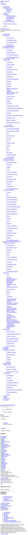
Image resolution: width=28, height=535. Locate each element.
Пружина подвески (11, 317)
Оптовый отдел (10, 17)
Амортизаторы (10, 315)
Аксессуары (7, 59)
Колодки (9, 301)
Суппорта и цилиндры (12, 303)
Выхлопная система (12, 162)
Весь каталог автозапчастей (8, 405)
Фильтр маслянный (11, 309)
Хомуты (9, 359)
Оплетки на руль (11, 96)
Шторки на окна (11, 117)
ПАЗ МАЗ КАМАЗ (11, 155)
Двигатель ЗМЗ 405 (12, 204)
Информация (7, 7)
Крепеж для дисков (11, 369)
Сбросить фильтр (5, 1)
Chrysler (9, 192)
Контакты (6, 14)
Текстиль (6, 400)
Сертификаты (7, 512)
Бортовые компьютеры (12, 382)
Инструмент (7, 329)
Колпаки (9, 86)
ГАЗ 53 (8, 140)
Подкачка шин (10, 94)
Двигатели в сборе (8, 158)
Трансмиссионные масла (13, 57)
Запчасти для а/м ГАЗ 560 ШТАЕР (12, 241)
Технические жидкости (12, 54)
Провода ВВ (10, 281)
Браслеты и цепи (11, 367)
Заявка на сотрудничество (10, 23)
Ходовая (9, 314)
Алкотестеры (10, 375)
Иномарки (6, 272)
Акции (5, 13)
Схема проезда (10, 18)
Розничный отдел (8, 496)
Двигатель (9, 164)
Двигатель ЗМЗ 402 (12, 202)
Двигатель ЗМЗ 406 (12, 209)
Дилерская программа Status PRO (12, 521)
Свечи (8, 285)
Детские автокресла (12, 74)
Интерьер (9, 81)
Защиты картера (11, 289)
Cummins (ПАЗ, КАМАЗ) (13, 131)
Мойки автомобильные (12, 338)
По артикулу (8, 409)
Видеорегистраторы (12, 385)
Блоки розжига (10, 37)
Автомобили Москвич (9, 46)
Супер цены (7, 398)
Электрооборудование (12, 188)
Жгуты (8, 216)
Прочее (8, 101)
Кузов (8, 169)
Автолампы (7, 35)
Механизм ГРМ (10, 280)
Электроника (7, 373)
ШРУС (8, 327)
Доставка (9, 11)
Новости (6, 519)
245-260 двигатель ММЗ (13, 128)
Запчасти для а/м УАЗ (9, 242)
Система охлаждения (12, 174)
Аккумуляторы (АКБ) (9, 58)
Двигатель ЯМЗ (11, 143)
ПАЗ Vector (9, 152)
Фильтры (9, 183)
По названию (8, 412)
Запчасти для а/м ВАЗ (9, 160)
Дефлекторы (10, 76)
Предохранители (11, 354)
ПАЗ (8, 150)
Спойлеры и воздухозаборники (14, 108)
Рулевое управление (12, 172)
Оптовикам (6, 6)
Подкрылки (10, 98)
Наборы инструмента (12, 341)
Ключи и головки (11, 336)
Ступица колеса (11, 325)
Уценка (5, 397)
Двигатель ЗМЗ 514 (12, 211)
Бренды (5, 395)
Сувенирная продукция (13, 110)
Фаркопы (9, 113)
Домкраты (9, 91)
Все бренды (4, 436)
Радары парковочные (12, 392)
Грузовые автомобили (9, 126)
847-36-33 (5, 28)
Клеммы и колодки (11, 352)
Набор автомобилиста (12, 88)
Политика (6, 499)
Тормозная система (11, 179)
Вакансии (9, 20)
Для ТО (8, 89)
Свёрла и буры (10, 343)
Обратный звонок (8, 500)
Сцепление (9, 176)
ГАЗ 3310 (9, 138)
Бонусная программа (9, 21)
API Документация (8, 517)
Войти (5, 26)
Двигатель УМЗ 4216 (12, 213)
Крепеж (9, 167)
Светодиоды (10, 45)
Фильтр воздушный (12, 308)
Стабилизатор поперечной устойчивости (13, 323)
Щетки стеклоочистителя (13, 122)
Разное (8, 394)
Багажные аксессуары (12, 69)
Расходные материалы (9, 350)
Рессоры (9, 318)
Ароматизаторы (11, 64)
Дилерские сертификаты (10, 520)
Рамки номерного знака (13, 105)
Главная (3, 428)
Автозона (6, 516)
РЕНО (8, 294)
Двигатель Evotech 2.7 (12, 199)
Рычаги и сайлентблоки (13, 321)
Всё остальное (10, 245)
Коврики (9, 83)
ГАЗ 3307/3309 (10, 135)
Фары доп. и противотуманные (15, 115)
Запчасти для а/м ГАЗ (9, 190)
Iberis (8, 275)
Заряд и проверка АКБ (12, 92)
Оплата (8, 10)
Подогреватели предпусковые (14, 389)
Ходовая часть (10, 186)
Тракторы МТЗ (10, 157)
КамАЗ (8, 145)
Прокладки (9, 283)
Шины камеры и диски (12, 371)
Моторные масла (11, 52)
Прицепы (6, 348)
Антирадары (10, 380)
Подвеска (9, 223)
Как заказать (10, 9)
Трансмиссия (10, 181)
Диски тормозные (11, 300)
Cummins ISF (7, 34)
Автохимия (9, 50)
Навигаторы (10, 387)
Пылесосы (9, 103)
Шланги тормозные (12, 304)
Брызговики (10, 71)
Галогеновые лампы (12, 40)
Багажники (9, 67)
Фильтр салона (10, 310)
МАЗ (8, 147)
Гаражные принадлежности (14, 334)
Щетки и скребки (11, 120)
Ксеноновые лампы (12, 42)
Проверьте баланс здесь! (7, 482)
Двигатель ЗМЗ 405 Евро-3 (13, 206)
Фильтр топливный (12, 312)
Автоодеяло (10, 62)
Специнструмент (11, 345)
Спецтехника (7, 363)
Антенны (9, 377)
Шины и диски (7, 364)
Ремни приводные (11, 284)
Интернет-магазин (11, 15)
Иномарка (6, 513)
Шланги (9, 361)
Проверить (3, 492)
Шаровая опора (10, 326)
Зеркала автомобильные (13, 79)
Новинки (6, 347)
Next (8, 133)
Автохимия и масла (9, 47)
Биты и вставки (11, 331)
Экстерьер (9, 125)
